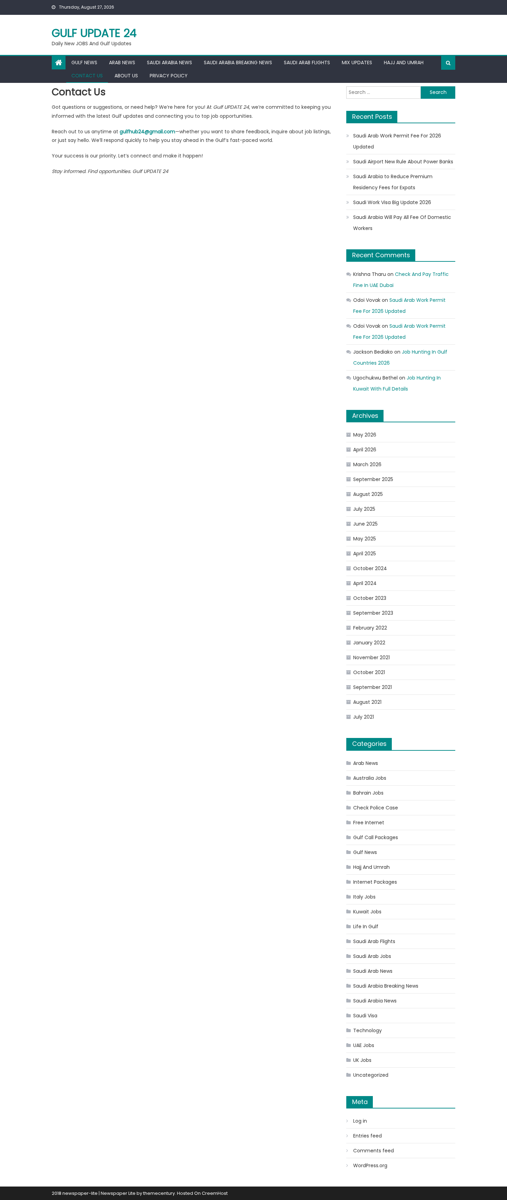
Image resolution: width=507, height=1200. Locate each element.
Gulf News (84, 62)
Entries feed (367, 1135)
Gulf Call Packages (375, 837)
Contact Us (87, 75)
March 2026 (367, 464)
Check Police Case (375, 807)
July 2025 (364, 509)
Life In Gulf (365, 926)
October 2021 (369, 672)
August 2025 (368, 494)
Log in (360, 1120)
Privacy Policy (169, 75)
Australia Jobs (369, 778)
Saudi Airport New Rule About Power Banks (403, 161)
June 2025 (365, 523)
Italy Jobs (364, 896)
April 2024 (365, 583)
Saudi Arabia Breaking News (238, 62)
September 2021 (372, 687)
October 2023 (369, 598)
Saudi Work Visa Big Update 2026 (392, 202)
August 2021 (367, 702)
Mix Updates (357, 62)
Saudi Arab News (372, 971)
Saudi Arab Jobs (372, 956)
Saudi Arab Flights (307, 62)
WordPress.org (370, 1165)
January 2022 (369, 642)
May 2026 (364, 434)
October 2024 (370, 568)
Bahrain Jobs (368, 792)
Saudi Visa (365, 1015)
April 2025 (364, 553)
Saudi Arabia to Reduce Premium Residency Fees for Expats (393, 182)
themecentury (159, 1193)
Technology (367, 1030)
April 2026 (364, 449)
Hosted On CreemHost (202, 1193)
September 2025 (373, 479)
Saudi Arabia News (169, 62)
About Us (126, 75)
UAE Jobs (363, 1045)
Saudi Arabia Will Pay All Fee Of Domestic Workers (402, 223)
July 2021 (363, 716)
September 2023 (373, 612)
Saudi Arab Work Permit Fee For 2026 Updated (397, 141)
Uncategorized (370, 1075)
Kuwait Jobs (367, 911)
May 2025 (364, 538)
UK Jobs (362, 1060)
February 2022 (370, 627)
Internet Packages (375, 882)
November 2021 (371, 657)
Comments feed (373, 1150)
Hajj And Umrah (404, 62)
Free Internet (368, 822)
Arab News (122, 62)
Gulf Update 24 (94, 33)
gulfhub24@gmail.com (147, 131)
